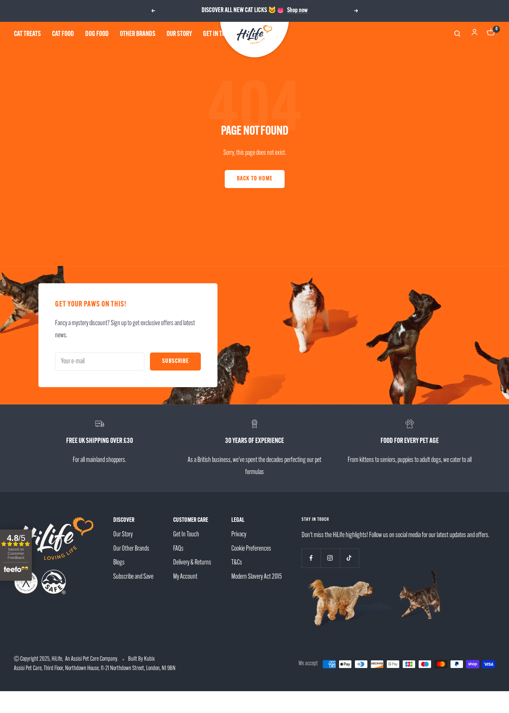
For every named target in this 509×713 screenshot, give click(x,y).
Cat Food (63, 34)
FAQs (178, 548)
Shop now (297, 10)
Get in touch (219, 34)
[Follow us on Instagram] (330, 558)
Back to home (255, 179)
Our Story (179, 34)
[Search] (458, 34)
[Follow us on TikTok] (349, 558)
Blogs (119, 562)
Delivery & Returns (192, 562)
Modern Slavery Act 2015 (256, 576)
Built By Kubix (141, 659)
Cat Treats (27, 34)
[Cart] (491, 34)
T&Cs (236, 562)
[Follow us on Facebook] (311, 558)
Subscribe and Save (133, 576)
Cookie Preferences (251, 548)
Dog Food (97, 34)
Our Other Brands (131, 548)
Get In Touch (186, 534)
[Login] (475, 34)
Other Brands (137, 34)
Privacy (238, 534)
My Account (185, 576)
